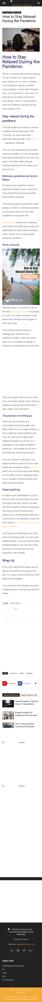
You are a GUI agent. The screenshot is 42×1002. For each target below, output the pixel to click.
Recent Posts (15, 603)
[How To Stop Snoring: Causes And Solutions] (8, 725)
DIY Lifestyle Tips (7, 12)
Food (4, 973)
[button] (4, 3)
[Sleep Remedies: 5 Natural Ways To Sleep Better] (8, 703)
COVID (22, 673)
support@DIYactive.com (25, 944)
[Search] (38, 3)
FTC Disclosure (8, 980)
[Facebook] (11, 950)
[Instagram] (18, 950)
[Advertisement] (21, 372)
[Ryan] (8, 613)
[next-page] (7, 735)
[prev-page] (3, 735)
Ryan (15, 608)
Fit (3, 969)
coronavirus (13, 673)
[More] (35, 683)
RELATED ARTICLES (11, 695)
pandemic (29, 673)
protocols (34, 467)
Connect (31, 990)
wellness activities (20, 311)
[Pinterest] (24, 950)
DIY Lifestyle (17, 12)
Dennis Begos (9, 222)
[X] (30, 950)
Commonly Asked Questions (13, 966)
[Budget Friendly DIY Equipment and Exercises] (8, 715)
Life (3, 976)
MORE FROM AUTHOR (29, 695)
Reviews (23, 990)
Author (6, 603)
